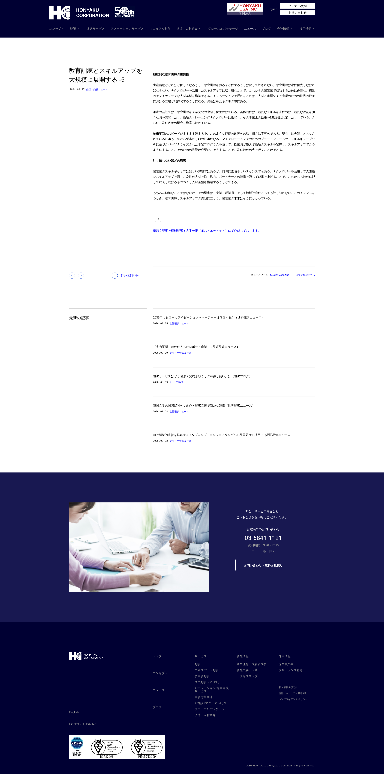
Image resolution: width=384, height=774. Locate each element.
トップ (157, 656)
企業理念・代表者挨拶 (252, 664)
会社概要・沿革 (247, 670)
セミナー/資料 (297, 6)
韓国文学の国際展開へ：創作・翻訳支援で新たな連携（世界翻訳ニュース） (204, 405)
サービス (201, 656)
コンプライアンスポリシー (293, 699)
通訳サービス (96, 28)
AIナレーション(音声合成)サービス (212, 689)
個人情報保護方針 (288, 687)
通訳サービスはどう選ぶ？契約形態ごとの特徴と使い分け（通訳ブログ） (202, 376)
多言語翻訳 (202, 676)
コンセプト (56, 28)
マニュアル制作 (160, 28)
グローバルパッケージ (223, 28)
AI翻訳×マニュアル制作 (210, 703)
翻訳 (73, 28)
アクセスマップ (247, 676)
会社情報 (283, 28)
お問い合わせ (298, 12)
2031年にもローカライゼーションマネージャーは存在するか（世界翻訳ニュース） (208, 317)
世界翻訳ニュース (179, 323)
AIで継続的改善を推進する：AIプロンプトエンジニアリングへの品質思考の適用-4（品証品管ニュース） (223, 435)
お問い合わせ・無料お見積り (263, 565)
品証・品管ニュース (97, 89)
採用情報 (306, 28)
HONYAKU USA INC (83, 724)
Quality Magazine (279, 275)
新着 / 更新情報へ (130, 275)
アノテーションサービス (127, 28)
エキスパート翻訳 (207, 670)
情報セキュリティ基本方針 (293, 693)
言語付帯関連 (204, 697)
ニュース (250, 28)
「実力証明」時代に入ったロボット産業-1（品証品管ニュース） (196, 346)
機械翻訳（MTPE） (208, 682)
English (272, 9)
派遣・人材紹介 (187, 28)
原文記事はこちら (305, 275)
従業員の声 (286, 664)
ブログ (266, 28)
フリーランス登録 (291, 670)
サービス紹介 (177, 382)
